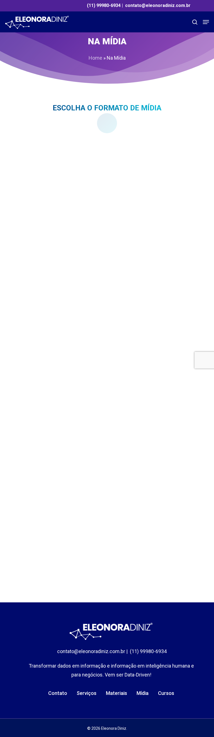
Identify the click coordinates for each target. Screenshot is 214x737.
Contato (57, 693)
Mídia (143, 693)
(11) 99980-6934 (104, 5)
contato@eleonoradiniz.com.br (158, 5)
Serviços (86, 693)
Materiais (116, 693)
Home (95, 58)
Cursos (166, 693)
